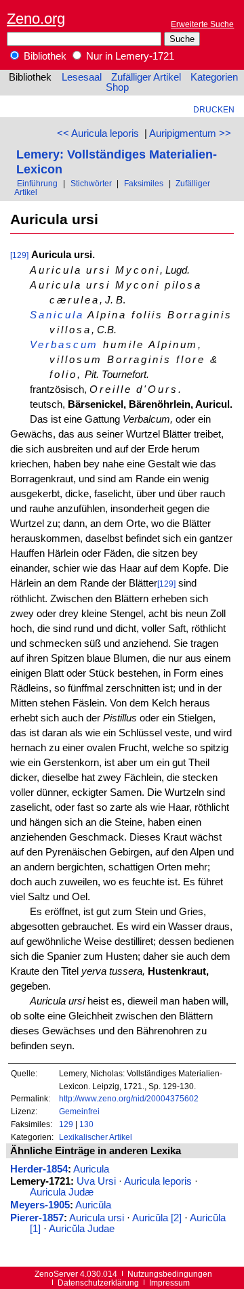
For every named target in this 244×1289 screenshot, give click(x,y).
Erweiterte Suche (202, 24)
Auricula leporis (158, 1181)
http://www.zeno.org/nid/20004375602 (129, 1098)
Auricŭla (93, 1205)
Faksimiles (143, 183)
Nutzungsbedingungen (169, 1273)
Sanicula (56, 315)
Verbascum (64, 344)
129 (66, 1124)
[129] (19, 255)
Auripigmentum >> (190, 133)
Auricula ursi (96, 1217)
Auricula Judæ (62, 1192)
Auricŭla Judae (82, 1228)
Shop (117, 87)
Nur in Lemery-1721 (128, 56)
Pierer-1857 (37, 1217)
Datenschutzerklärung (98, 1282)
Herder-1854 (39, 1169)
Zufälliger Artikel (146, 77)
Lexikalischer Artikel (95, 1137)
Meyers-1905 (40, 1205)
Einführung (37, 183)
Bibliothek (43, 56)
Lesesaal (82, 77)
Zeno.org (36, 18)
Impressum (169, 1282)
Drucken (214, 109)
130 (86, 1124)
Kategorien (214, 77)
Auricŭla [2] (157, 1217)
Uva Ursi (96, 1181)
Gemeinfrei (79, 1111)
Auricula (91, 1169)
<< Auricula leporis (98, 133)
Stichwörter (91, 183)
